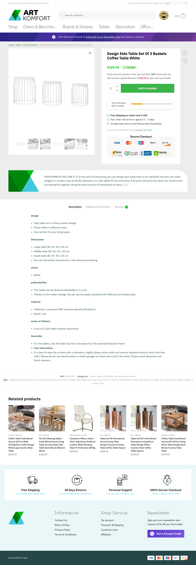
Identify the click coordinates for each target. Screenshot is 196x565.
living (71, 379)
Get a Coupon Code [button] (169, 533)
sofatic (147, 379)
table (162, 379)
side (140, 379)
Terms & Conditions (65, 534)
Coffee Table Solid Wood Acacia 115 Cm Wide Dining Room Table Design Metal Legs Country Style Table (21, 444)
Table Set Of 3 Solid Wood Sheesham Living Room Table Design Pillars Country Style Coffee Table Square (143, 444)
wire (102, 383)
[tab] (75, 204)
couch (37, 379)
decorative (46, 379)
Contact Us (61, 520)
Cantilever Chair (78, 435)
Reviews (119, 206)
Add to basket (147, 88)
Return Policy (62, 524)
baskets (13, 379)
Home (11, 45)
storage (154, 379)
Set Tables (119, 376)
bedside (22, 379)
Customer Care (109, 529)
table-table (171, 379)
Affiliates (106, 534)
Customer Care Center (144, 130)
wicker (95, 383)
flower (55, 379)
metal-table (81, 379)
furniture (63, 379)
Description (75, 206)
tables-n (188, 379)
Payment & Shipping (112, 524)
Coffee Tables (30, 45)
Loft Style (108, 376)
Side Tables (130, 376)
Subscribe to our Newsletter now (103, 36)
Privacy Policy (62, 529)
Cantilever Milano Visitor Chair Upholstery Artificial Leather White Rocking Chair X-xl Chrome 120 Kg (82, 443)
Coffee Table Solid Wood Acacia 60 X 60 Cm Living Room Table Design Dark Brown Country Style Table (173, 444)
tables (180, 379)
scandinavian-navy (128, 379)
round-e (106, 379)
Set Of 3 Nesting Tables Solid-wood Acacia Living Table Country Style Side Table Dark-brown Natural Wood (52, 444)
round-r (115, 379)
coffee (30, 379)
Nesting (91, 379)
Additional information (98, 206)
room (98, 379)
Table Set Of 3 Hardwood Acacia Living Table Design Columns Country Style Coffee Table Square (113, 443)
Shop (18, 45)
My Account (107, 520)
